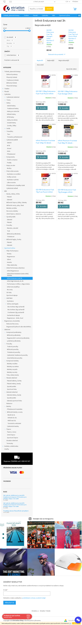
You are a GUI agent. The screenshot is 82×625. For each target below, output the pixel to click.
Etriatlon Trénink (45, 611)
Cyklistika (7, 94)
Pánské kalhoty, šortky (14, 381)
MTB (8, 146)
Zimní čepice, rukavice (14, 214)
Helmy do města (12, 120)
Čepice (9, 429)
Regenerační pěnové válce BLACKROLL (19, 327)
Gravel (9, 148)
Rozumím (76, 623)
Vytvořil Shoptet (73, 620)
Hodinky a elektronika (11, 446)
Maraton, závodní (12, 228)
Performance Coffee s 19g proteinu (18, 284)
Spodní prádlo (11, 217)
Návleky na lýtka (12, 208)
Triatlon (6, 89)
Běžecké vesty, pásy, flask (15, 205)
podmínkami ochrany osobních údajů (33, 598)
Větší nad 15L (12, 421)
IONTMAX (9, 298)
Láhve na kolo (11, 183)
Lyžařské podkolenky (14, 341)
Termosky (10, 443)
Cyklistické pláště (12, 140)
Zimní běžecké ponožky (14, 358)
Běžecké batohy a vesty (15, 412)
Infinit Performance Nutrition (16, 268)
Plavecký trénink (12, 77)
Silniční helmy (11, 106)
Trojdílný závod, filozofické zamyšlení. (16, 511)
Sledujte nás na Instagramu (43, 519)
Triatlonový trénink (13, 80)
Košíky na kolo (11, 177)
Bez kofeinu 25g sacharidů (16, 310)
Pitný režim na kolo (13, 171)
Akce (9, 40)
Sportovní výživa (9, 248)
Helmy (8, 103)
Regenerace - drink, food (15, 318)
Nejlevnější (50, 60)
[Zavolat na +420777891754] (6, 2)
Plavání (6, 91)
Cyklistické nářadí (12, 188)
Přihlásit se (9, 603)
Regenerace (11, 257)
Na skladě (11, 37)
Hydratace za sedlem (14, 174)
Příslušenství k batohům (14, 409)
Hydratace (10, 301)
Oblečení (7, 330)
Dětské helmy (11, 114)
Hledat (49, 9)
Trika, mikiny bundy (13, 375)
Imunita (9, 262)
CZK (67, 2)
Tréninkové (10, 237)
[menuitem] (11, 15)
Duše (8, 151)
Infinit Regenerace (13, 271)
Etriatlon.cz (35, 611)
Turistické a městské (14, 423)
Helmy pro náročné (13, 111)
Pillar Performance (12, 251)
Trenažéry (10, 131)
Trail (8, 231)
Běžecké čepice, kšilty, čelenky (17, 202)
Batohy (9, 406)
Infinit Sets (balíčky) (13, 287)
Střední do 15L (12, 418)
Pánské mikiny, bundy (14, 384)
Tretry (9, 100)
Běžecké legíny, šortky (14, 239)
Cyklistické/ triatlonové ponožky (17, 355)
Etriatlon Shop (39, 2)
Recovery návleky (12, 211)
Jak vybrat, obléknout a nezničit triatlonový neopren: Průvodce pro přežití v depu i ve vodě (14, 496)
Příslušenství (11, 154)
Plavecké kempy (12, 86)
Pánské (9, 197)
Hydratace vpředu (13, 180)
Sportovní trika (12, 389)
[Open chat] (78, 620)
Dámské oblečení (12, 392)
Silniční (9, 143)
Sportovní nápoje (12, 295)
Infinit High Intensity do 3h (15, 281)
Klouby (9, 254)
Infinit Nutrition (13, 55)
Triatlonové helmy (13, 108)
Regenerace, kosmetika (12, 321)
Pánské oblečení (12, 378)
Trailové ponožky (12, 347)
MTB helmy (10, 117)
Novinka (10, 43)
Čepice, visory (11, 432)
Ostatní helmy (11, 123)
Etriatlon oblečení (12, 441)
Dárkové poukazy (12, 74)
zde (70, 623)
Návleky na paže (12, 369)
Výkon (9, 259)
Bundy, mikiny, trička (13, 194)
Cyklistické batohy (13, 426)
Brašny (9, 168)
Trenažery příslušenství (14, 137)
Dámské (9, 200)
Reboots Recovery (13, 324)
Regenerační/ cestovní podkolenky (18, 338)
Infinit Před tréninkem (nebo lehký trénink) (18, 275)
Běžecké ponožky (13, 349)
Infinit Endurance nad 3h (14, 278)
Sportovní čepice (12, 438)
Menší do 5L (11, 415)
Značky (6, 449)
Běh (5, 191)
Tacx (8, 134)
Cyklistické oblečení (13, 97)
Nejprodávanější (64, 60)
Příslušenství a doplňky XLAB (16, 185)
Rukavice (9, 403)
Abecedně (40, 65)
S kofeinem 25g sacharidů (16, 312)
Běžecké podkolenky (14, 234)
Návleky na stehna (13, 367)
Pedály (9, 163)
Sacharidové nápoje (13, 315)
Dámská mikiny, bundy (14, 395)
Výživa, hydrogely (12, 304)
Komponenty (11, 157)
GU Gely (9, 292)
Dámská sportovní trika (14, 401)
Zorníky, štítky (11, 126)
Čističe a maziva (12, 160)
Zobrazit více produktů (55, 54)
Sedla (8, 128)
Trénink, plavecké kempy (12, 72)
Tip (9, 46)
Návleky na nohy (12, 372)
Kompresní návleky (13, 361)
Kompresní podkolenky (14, 332)
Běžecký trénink (12, 83)
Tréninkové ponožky (13, 352)
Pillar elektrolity (12, 265)
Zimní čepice (11, 435)
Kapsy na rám (11, 165)
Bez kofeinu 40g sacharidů (16, 307)
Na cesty (10, 290)
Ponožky (9, 225)
